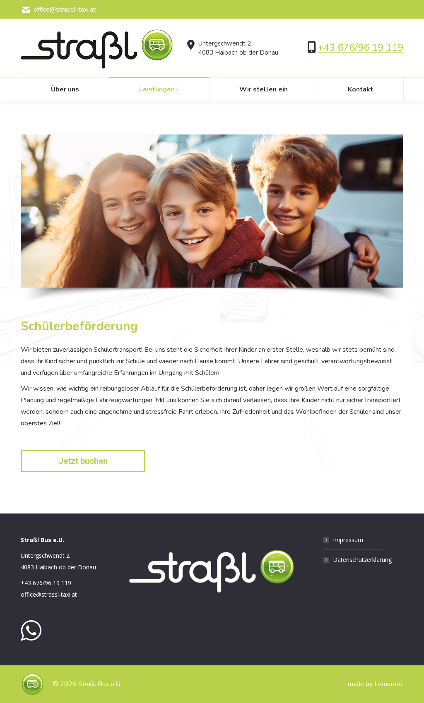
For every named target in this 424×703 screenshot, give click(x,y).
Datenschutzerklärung (362, 560)
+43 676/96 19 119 (360, 47)
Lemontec (388, 684)
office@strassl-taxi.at (65, 9)
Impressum (348, 540)
